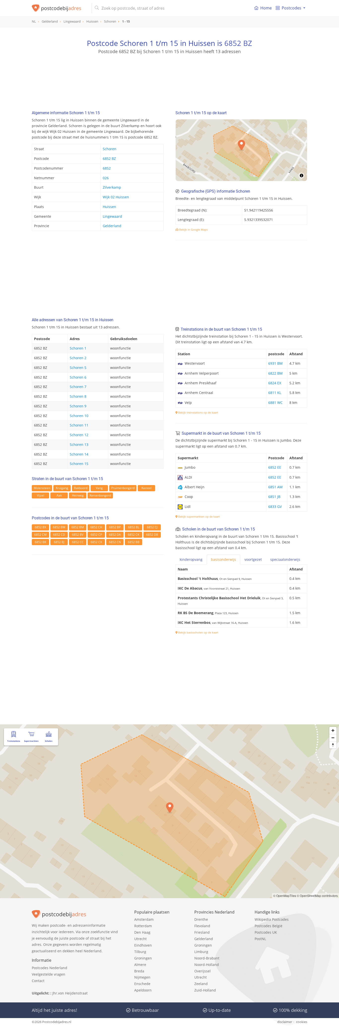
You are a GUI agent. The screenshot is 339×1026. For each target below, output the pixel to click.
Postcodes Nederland (49, 967)
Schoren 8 (78, 396)
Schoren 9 (78, 406)
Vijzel (40, 495)
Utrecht (140, 938)
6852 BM (77, 527)
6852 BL (133, 527)
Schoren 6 (78, 377)
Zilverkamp (112, 187)
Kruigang (62, 488)
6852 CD (59, 534)
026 (106, 178)
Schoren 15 (79, 463)
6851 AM (275, 487)
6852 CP (96, 534)
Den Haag (142, 932)
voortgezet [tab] (253, 559)
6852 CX (96, 542)
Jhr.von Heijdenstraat (70, 993)
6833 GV (275, 506)
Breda (139, 971)
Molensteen (42, 488)
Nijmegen (142, 977)
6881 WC (275, 402)
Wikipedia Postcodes (272, 919)
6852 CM (40, 534)
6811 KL (274, 392)
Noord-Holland (206, 964)
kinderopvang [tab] (191, 559)
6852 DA (115, 534)
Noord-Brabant (206, 958)
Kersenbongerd (100, 495)
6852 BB (133, 542)
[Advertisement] (169, 77)
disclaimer (284, 1022)
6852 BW (59, 527)
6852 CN (115, 542)
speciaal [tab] (285, 559)
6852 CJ (152, 527)
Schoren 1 (78, 348)
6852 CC (78, 542)
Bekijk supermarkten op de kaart (198, 516)
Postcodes (291, 8)
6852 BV (77, 534)
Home (266, 8)
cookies (301, 1022)
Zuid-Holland (205, 990)
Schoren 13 (79, 444)
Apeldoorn (143, 990)
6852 (107, 168)
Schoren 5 (78, 367)
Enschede (142, 983)
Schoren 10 (79, 415)
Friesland (202, 932)
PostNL (260, 938)
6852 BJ (59, 542)
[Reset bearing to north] (333, 744)
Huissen (109, 206)
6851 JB (274, 496)
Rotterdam (143, 925)
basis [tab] (223, 559)
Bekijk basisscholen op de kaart (197, 632)
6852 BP (115, 527)
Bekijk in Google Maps (193, 229)
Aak (59, 495)
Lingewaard (112, 216)
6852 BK (40, 542)
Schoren (109, 148)
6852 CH (96, 527)
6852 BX (40, 527)
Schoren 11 (79, 425)
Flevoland (202, 925)
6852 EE (274, 467)
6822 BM (275, 373)
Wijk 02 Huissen (116, 197)
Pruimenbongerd (123, 488)
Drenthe (201, 919)
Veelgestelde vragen (48, 974)
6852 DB (152, 534)
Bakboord (80, 488)
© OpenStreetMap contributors (317, 895)
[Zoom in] (333, 730)
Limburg (201, 951)
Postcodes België (268, 925)
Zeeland (201, 983)
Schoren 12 (79, 434)
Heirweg (78, 495)
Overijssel (202, 971)
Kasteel (146, 488)
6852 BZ (238, 43)
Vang (99, 488)
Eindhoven (143, 945)
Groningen (143, 958)
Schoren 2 (78, 357)
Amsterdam (144, 919)
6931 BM (275, 363)
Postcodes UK (266, 932)
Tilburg (140, 951)
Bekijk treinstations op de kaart (197, 412)
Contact (38, 980)
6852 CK (133, 534)
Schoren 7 (78, 386)
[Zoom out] (333, 737)
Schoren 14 (79, 454)
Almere (140, 964)
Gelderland (112, 225)
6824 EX (274, 383)
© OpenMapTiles (284, 895)
